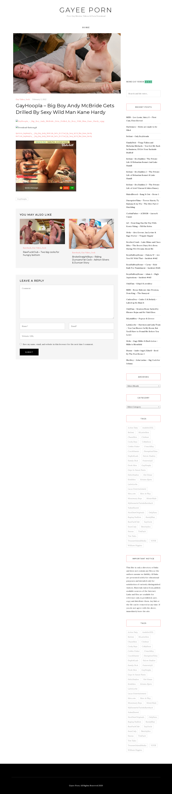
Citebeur (145, 437)
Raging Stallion (134, 517)
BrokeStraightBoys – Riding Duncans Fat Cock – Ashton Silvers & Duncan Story (90, 260)
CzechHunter (133, 451)
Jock (28, 99)
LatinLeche (132, 484)
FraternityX (148, 460)
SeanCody (132, 526)
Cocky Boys (132, 442)
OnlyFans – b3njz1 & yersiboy (139, 283)
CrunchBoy (149, 446)
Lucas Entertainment (137, 489)
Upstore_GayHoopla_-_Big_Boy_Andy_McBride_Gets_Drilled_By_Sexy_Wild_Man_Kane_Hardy (54, 133)
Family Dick (133, 460)
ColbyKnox (146, 442)
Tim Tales (132, 536)
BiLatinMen (144, 432)
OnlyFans (153, 512)
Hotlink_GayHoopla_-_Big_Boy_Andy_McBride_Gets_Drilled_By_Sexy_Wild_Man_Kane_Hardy (54, 136)
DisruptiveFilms (150, 451)
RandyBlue (150, 517)
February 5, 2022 (39, 99)
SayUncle (148, 522)
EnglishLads (133, 456)
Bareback (27, 248)
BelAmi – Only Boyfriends (137, 136)
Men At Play (145, 493)
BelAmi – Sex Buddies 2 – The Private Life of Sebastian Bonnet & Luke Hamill (143, 175)
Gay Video (20, 99)
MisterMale (151, 498)
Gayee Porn (86, 10)
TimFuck (142, 531)
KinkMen (132, 479)
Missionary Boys (135, 498)
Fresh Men (132, 465)
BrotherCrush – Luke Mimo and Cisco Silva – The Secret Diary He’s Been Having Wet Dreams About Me (143, 245)
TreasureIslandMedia (137, 541)
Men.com (132, 493)
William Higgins (135, 545)
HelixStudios (133, 475)
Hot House (147, 475)
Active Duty (133, 428)
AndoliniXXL (147, 428)
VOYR (153, 541)
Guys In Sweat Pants (137, 470)
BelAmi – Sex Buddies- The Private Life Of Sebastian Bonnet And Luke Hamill (141, 162)
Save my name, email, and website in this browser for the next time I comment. (58, 344)
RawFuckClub (133, 522)
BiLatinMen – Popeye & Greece (140, 318)
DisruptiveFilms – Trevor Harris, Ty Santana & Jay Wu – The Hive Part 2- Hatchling (142, 203)
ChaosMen (132, 437)
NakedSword (133, 508)
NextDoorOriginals (136, 512)
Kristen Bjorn (146, 479)
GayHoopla (22, 199)
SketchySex (146, 526)
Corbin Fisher (134, 446)
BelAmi (131, 432)
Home (86, 27)
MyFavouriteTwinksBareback (140, 503)
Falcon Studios (149, 456)
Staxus (131, 531)
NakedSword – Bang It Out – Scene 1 (142, 194)
